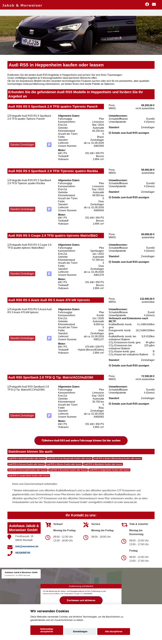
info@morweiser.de (26, 546)
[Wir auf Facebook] (147, 4)
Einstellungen (80, 631)
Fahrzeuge (69, 11)
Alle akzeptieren (113, 631)
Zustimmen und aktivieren (81, 600)
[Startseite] (22, 5)
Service (87, 11)
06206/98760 (22, 552)
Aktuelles (105, 11)
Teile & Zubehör (128, 11)
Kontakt (150, 11)
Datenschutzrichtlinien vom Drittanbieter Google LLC (63, 594)
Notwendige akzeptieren (46, 630)
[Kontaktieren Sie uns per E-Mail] (154, 4)
